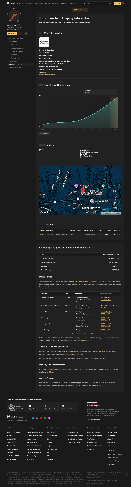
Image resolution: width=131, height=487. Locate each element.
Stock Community (15, 68)
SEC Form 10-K (106, 298)
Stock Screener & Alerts (75, 436)
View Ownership (81, 10)
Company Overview (15, 38)
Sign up (117, 3)
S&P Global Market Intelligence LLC (87, 281)
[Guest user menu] (122, 3)
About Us (110, 439)
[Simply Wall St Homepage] (15, 3)
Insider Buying (31, 439)
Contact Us (111, 442)
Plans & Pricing (112, 432)
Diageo (49, 446)
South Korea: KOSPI (13, 456)
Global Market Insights (94, 436)
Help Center (111, 451)
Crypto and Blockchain (34, 452)
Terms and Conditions (94, 480)
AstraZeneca (51, 432)
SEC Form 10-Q (106, 300)
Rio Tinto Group (52, 449)
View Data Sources (93, 419)
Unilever (49, 442)
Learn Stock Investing (114, 454)
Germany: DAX (11, 459)
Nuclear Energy (32, 442)
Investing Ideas (92, 442)
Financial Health (15, 51)
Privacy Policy (106, 480)
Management (14, 58)
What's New (91, 449)
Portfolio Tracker (72, 432)
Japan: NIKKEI (11, 452)
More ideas (30, 459)
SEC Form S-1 (105, 314)
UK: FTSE (10, 436)
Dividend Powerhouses (34, 436)
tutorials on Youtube (74, 354)
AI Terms (115, 480)
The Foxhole (91, 439)
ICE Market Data (106, 312)
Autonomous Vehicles (34, 446)
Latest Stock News (93, 432)
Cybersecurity (31, 456)
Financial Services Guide (95, 483)
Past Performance (16, 48)
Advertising (111, 436)
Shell (48, 439)
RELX (48, 452)
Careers (110, 446)
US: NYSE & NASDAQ (13, 432)
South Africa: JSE (12, 449)
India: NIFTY (10, 442)
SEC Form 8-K (105, 330)
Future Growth (14, 45)
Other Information (15, 64)
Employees (45, 133)
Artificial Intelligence (33, 449)
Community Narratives (94, 446)
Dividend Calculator (73, 442)
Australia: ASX (11, 439)
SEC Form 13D (105, 320)
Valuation (12, 42)
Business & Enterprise (114, 461)
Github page (100, 351)
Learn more (84, 341)
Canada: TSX (11, 446)
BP (48, 456)
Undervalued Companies (35, 432)
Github (51, 372)
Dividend (12, 55)
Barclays (50, 459)
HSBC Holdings (52, 436)
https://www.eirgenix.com (47, 74)
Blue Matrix (104, 308)
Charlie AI (110, 464)
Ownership (13, 61)
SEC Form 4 (105, 318)
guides (41, 354)
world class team (58, 358)
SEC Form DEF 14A (107, 326)
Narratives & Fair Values (75, 439)
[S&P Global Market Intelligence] (93, 404)
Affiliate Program (112, 457)
